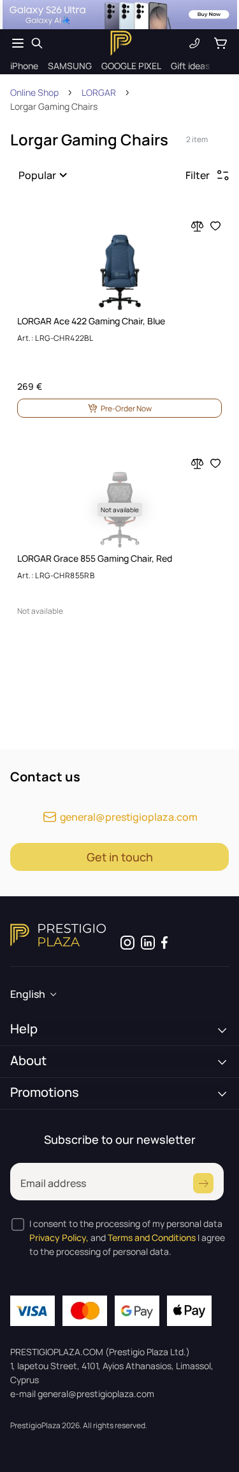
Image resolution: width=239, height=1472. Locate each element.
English (27, 994)
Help (24, 1029)
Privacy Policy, (59, 1237)
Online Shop (34, 92)
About (28, 1061)
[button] (45, 175)
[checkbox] (17, 1224)
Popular (37, 175)
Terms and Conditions (152, 1237)
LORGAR (99, 92)
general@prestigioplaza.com (129, 817)
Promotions (44, 1092)
